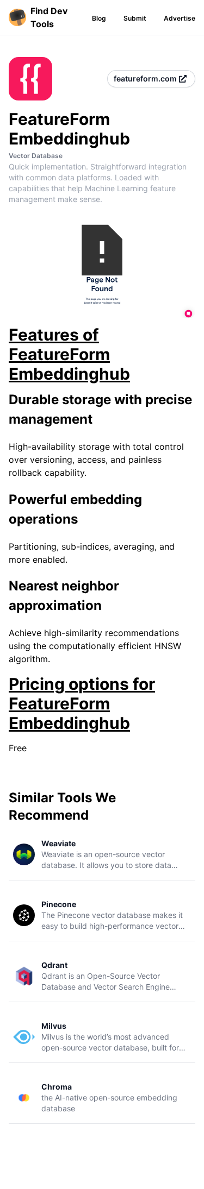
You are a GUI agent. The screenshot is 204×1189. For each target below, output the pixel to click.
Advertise (179, 18)
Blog (99, 18)
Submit (134, 18)
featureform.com (145, 78)
